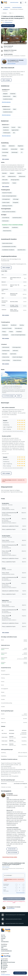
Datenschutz (4, 949)
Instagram (5, 965)
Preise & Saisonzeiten (20, 892)
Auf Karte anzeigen (9, 395)
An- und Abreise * (8, 875)
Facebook (5, 960)
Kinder (4, 887)
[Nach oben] (25, 968)
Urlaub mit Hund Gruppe (9, 962)
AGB (2, 947)
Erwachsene (6, 884)
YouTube (5, 963)
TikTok (4, 968)
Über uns (3, 936)
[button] (14, 36)
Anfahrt (18, 395)
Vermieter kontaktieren (5, 974)
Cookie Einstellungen (6, 950)
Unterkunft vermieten (14, 2)
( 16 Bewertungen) (8, 22)
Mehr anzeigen (6, 80)
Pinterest (5, 967)
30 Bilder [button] (5, 42)
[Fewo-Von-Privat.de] (14, 956)
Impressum (4, 946)
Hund (4, 889)
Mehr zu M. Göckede (11, 63)
